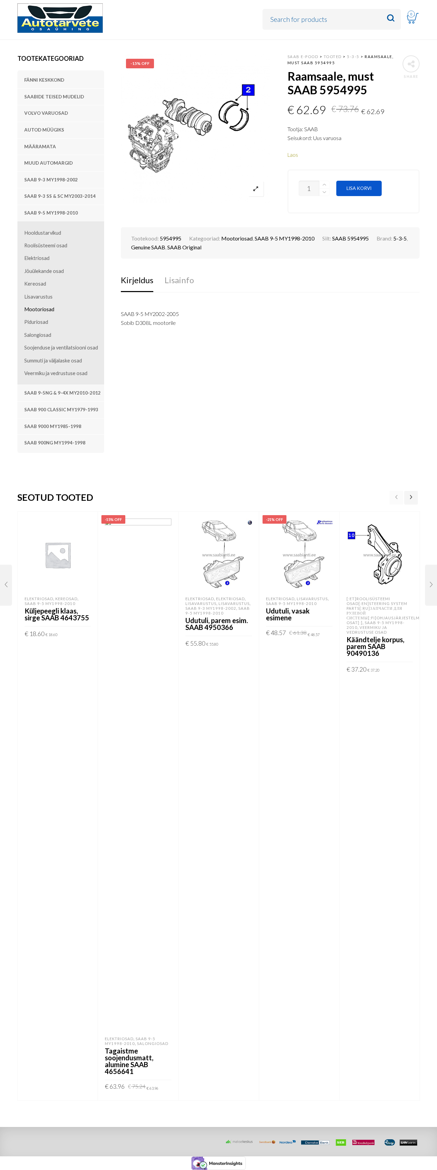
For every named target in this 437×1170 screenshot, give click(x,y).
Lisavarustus (38, 297)
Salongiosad (37, 335)
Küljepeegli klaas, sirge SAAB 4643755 (57, 614)
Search (390, 18)
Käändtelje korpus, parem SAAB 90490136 (375, 646)
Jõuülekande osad (44, 271)
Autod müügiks (44, 130)
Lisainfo (179, 280)
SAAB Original (184, 247)
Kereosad (35, 284)
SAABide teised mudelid (54, 96)
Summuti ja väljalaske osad (53, 360)
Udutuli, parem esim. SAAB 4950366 (216, 623)
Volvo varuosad (46, 113)
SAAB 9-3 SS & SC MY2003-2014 (60, 196)
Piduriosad (36, 322)
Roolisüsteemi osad (45, 245)
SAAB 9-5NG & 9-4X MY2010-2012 (62, 393)
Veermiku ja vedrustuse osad (55, 373)
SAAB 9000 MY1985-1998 (52, 426)
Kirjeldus (137, 280)
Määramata (40, 146)
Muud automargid (48, 163)
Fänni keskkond (44, 80)
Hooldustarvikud (42, 233)
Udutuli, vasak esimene (288, 614)
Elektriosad (37, 258)
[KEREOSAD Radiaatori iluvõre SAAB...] (431, 585)
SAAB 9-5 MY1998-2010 (51, 213)
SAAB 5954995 (350, 238)
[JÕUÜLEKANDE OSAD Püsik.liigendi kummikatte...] (6, 585)
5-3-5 (400, 238)
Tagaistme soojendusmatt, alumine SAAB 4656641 (129, 1061)
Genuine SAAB (148, 247)
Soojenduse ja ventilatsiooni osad (61, 347)
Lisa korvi (359, 188)
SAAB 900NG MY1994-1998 (54, 442)
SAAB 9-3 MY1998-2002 (51, 179)
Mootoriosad (39, 309)
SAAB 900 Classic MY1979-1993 (61, 409)
